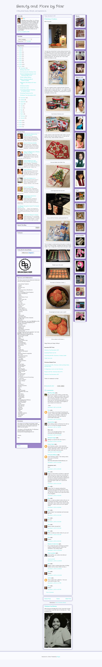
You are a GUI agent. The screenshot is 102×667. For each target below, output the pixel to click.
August (22, 103)
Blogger (58, 656)
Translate (28, 41)
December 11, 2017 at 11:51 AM (55, 575)
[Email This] (58, 386)
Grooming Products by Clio (50, 352)
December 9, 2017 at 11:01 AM (54, 407)
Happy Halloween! (28, 169)
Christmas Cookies (24, 85)
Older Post (68, 598)
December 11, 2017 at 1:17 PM (54, 583)
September (23, 101)
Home (58, 598)
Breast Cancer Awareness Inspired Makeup (30, 196)
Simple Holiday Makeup (25, 77)
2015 (20, 122)
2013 (20, 126)
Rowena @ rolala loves (53, 544)
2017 (20, 66)
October (22, 99)
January (22, 118)
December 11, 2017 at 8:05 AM (54, 469)
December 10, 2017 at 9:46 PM (54, 452)
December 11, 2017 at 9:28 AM (54, 507)
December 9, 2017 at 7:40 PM (54, 427)
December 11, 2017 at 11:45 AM (55, 560)
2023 (20, 54)
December (23, 68)
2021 (20, 58)
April (21, 112)
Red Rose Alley (51, 392)
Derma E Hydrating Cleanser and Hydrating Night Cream (28, 74)
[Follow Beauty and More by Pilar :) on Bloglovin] (27, 253)
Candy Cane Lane (48, 358)
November (23, 97)
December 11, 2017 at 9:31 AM (54, 515)
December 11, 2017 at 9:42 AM (54, 541)
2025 (20, 50)
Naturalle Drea (51, 422)
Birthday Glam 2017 (25, 69)
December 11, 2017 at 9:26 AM (54, 495)
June (21, 107)
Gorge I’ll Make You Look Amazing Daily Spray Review (30, 161)
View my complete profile (23, 31)
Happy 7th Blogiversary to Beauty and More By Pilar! (32, 152)
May (21, 110)
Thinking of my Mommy (50, 606)
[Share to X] (60, 386)
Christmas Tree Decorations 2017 (51, 350)
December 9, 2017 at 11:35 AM (54, 419)
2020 (20, 60)
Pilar (49, 471)
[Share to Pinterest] (63, 386)
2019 (20, 62)
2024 (20, 52)
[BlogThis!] (59, 386)
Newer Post (47, 598)
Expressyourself (51, 559)
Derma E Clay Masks (29, 187)
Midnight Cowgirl (52, 437)
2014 (20, 124)
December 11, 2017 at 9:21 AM (54, 483)
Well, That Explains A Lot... (30, 178)
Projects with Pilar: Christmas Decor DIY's (53, 371)
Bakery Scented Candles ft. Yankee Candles (26, 80)
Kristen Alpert (51, 444)
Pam (49, 410)
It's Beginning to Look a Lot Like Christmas (53, 369)
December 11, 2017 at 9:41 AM (54, 534)
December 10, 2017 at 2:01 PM (54, 441)
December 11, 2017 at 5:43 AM (54, 462)
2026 (20, 48)
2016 (20, 120)
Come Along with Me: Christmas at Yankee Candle (55, 355)
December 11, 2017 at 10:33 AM (55, 550)
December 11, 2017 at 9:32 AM (54, 521)
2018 (20, 64)
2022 (20, 56)
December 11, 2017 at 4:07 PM (54, 589)
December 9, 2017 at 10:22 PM (54, 435)
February (22, 116)
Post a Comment (50, 592)
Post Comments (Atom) (61, 602)
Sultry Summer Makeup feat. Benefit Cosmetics (30, 135)
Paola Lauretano (51, 553)
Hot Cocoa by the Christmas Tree (28, 71)
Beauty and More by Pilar (40, 6)
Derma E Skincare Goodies (30, 143)
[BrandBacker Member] (25, 273)
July (21, 105)
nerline (49, 578)
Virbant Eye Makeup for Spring (31, 214)
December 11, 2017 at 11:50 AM (55, 568)
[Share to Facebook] (62, 386)
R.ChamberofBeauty (52, 454)
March (22, 114)
